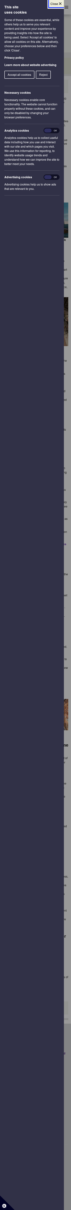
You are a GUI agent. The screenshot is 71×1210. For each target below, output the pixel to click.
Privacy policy (14, 57)
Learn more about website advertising (30, 65)
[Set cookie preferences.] (7, 1202)
